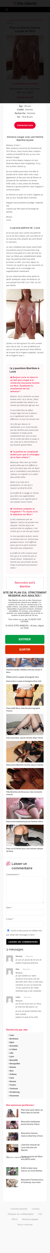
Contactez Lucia (25, 125)
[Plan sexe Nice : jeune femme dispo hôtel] (25, 724)
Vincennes (14, 1095)
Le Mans (13, 1049)
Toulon (12, 1085)
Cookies (36, 1209)
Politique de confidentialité (20, 1214)
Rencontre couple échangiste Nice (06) (23, 681)
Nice (11, 1070)
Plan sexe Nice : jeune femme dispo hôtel (24, 738)
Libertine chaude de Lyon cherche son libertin (30, 1147)
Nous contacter (25, 1224)
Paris (11, 1078)
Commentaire (13, 874)
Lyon (11, 1056)
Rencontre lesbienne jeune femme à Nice (24, 821)
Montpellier (14, 1063)
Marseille (13, 1060)
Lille (11, 1053)
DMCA (14, 1219)
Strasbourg (14, 1092)
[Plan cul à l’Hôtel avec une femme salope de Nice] (25, 835)
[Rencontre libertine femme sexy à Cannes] (25, 751)
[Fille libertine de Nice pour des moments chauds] (25, 778)
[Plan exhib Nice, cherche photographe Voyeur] (25, 694)
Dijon (11, 1042)
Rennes (12, 1081)
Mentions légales (30, 1219)
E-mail (9, 919)
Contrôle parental (19, 1209)
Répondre (29, 956)
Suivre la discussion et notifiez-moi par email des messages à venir (24, 932)
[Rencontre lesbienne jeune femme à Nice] (25, 808)
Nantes (12, 1067)
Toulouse (13, 1088)
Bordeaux (13, 1038)
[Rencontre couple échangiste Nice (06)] (22, 677)
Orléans (13, 1074)
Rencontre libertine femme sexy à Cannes (24, 765)
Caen (11, 1035)
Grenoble (13, 1046)
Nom (9, 907)
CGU (40, 1214)
